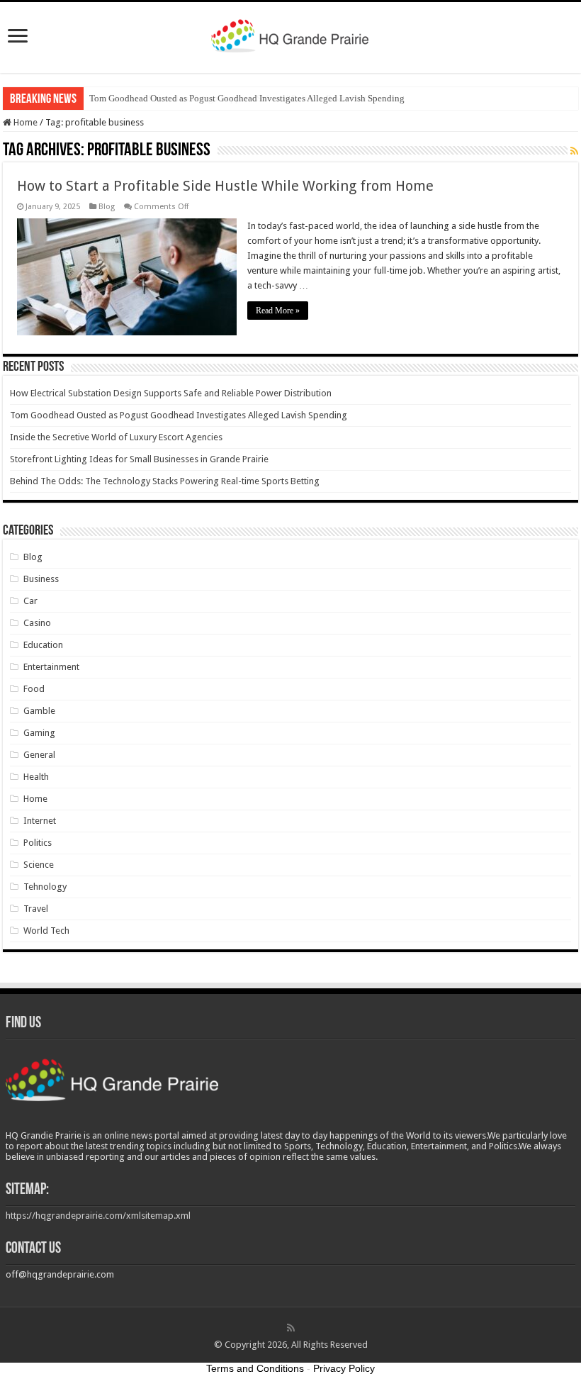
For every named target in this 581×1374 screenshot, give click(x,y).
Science (38, 864)
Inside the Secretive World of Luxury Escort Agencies (116, 437)
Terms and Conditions (255, 1368)
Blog (106, 206)
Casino (37, 623)
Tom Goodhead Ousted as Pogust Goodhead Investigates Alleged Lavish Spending (247, 98)
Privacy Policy (344, 1368)
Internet (39, 820)
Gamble (39, 710)
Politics (37, 842)
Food (34, 688)
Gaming (39, 732)
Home (24, 122)
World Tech (46, 930)
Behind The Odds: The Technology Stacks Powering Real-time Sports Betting (165, 481)
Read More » (278, 310)
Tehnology (45, 886)
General (39, 754)
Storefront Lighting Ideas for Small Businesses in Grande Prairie (139, 459)
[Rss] (291, 1327)
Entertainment (51, 666)
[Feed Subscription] (574, 151)
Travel (35, 908)
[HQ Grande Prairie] (291, 35)
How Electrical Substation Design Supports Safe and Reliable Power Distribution (171, 393)
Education (43, 644)
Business (41, 579)
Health (36, 776)
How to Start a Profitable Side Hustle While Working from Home (225, 185)
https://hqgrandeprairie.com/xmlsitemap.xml (98, 1215)
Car (30, 601)
